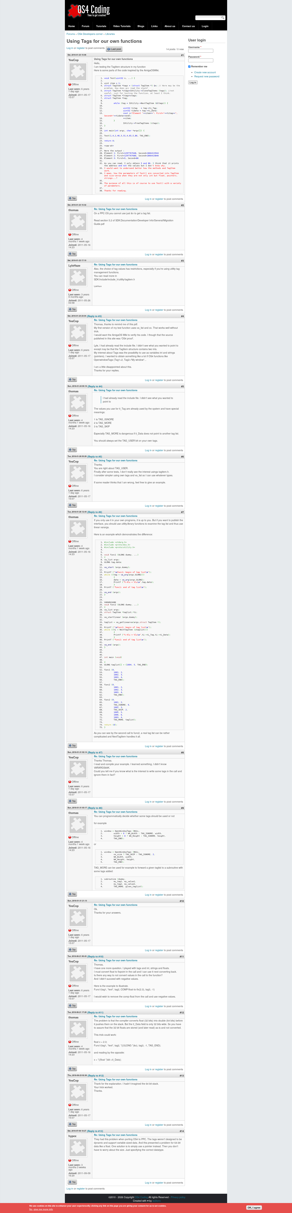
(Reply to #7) (95, 752)
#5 (182, 386)
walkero (156, 1200)
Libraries (110, 34)
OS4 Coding (141, 1197)
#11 (182, 956)
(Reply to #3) (94, 316)
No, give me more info (41, 1209)
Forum (85, 26)
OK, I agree (254, 1207)
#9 (182, 808)
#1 (182, 55)
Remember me (199, 66)
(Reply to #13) (95, 1131)
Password (194, 56)
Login (205, 26)
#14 (182, 1131)
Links (154, 26)
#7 (182, 512)
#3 (182, 260)
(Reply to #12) (96, 1075)
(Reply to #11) (95, 1012)
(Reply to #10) (95, 956)
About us (170, 26)
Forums (71, 34)
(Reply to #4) (95, 386)
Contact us (188, 26)
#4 (182, 316)
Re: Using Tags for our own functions (115, 209)
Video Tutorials (122, 26)
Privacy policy (178, 1197)
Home (71, 26)
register (81, 48)
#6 (182, 456)
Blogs (141, 26)
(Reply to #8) (95, 808)
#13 (182, 1075)
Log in (70, 48)
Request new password (206, 76)
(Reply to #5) (94, 456)
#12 (182, 1012)
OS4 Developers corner (90, 34)
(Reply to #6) (94, 512)
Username (194, 47)
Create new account (205, 72)
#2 (182, 205)
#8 (182, 752)
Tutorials (101, 26)
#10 (182, 901)
